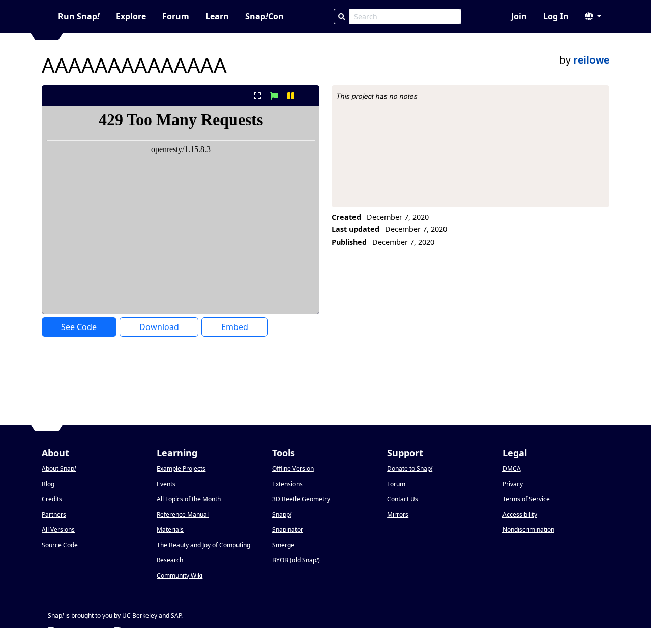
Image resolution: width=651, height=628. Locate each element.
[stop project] (308, 95)
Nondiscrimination (528, 529)
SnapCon (264, 16)
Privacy (512, 484)
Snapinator (287, 529)
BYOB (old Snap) (296, 560)
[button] (593, 16)
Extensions (287, 484)
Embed (234, 327)
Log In (556, 16)
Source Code (60, 545)
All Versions (58, 529)
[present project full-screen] (257, 95)
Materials (170, 529)
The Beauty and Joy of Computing (203, 545)
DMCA (511, 468)
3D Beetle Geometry (301, 499)
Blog (48, 484)
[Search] (342, 16)
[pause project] (291, 95)
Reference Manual (183, 514)
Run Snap (79, 16)
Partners (54, 514)
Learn (217, 16)
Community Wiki (179, 575)
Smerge (283, 545)
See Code (79, 327)
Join (519, 16)
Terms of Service (526, 499)
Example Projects (181, 468)
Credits (52, 499)
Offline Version (293, 468)
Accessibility (519, 514)
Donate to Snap (409, 468)
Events (166, 484)
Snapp (281, 514)
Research (170, 560)
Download (159, 327)
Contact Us (402, 499)
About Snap (59, 468)
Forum (175, 16)
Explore (131, 16)
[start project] (274, 95)
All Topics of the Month (189, 499)
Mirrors (397, 514)
